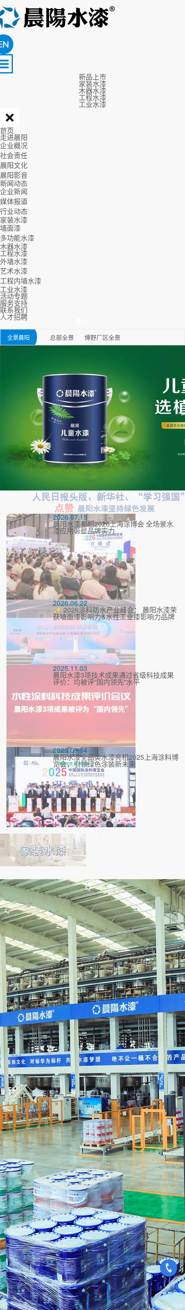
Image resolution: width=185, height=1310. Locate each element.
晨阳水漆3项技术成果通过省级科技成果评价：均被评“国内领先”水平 (113, 678)
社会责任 (14, 155)
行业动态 (14, 211)
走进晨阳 (14, 137)
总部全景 (63, 337)
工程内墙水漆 (20, 281)
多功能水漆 (17, 238)
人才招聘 (14, 317)
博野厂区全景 (102, 337)
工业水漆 (14, 289)
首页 (7, 130)
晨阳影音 (14, 175)
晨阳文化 (14, 165)
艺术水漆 (14, 271)
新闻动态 (14, 183)
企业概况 (14, 145)
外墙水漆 (14, 261)
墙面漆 (10, 228)
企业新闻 (14, 191)
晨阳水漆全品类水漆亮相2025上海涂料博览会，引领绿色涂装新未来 (116, 760)
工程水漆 (14, 253)
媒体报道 (14, 201)
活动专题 (14, 296)
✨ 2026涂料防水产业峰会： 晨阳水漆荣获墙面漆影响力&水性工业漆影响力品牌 (115, 613)
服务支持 (14, 303)
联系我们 (14, 310)
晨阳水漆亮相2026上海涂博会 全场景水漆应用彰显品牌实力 (113, 527)
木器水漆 (14, 246)
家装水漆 (14, 220)
